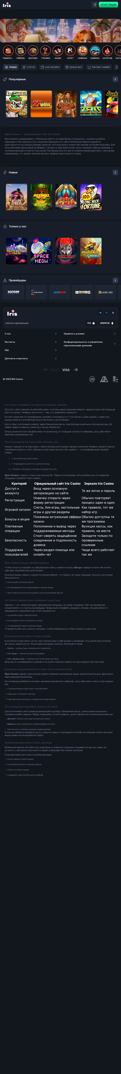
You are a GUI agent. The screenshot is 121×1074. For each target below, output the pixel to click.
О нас (8, 333)
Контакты (10, 342)
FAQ (7, 350)
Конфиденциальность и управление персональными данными (83, 344)
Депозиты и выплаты (16, 358)
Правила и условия (74, 333)
